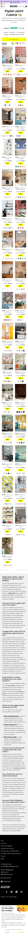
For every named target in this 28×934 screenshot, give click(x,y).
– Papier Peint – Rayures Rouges (20, 219)
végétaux (20, 691)
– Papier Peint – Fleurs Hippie (20, 158)
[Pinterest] (12, 892)
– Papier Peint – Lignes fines (7, 280)
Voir (7, 71)
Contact (3, 843)
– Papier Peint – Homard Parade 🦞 (7, 66)
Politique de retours (7, 848)
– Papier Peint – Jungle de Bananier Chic (20, 188)
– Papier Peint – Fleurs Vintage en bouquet (7, 372)
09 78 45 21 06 (6, 878)
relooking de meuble (19, 768)
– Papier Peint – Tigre (20, 495)
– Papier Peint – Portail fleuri (20, 280)
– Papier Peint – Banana (7, 526)
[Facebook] (7, 892)
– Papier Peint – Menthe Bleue (7, 219)
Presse (3, 856)
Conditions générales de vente (11, 853)
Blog (2, 858)
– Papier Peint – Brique (20, 96)
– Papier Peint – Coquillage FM (7, 188)
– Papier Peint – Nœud (21, 526)
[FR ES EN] (2, 1)
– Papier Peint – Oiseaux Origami (20, 372)
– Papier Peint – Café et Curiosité (7, 556)
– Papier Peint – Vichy (20, 66)
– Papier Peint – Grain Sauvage (7, 403)
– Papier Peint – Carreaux (7, 158)
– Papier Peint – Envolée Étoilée (20, 127)
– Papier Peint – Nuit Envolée (7, 96)
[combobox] (14, 39)
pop (18, 685)
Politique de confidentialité (10, 851)
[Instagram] (21, 892)
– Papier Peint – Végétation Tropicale (7, 434)
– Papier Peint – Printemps (7, 250)
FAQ (2, 841)
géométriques (11, 685)
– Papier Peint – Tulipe (7, 464)
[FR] (2, 1)
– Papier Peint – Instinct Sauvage (20, 403)
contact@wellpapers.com (10, 866)
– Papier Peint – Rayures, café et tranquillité (20, 311)
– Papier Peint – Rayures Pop (7, 495)
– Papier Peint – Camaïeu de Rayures (7, 342)
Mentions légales (6, 846)
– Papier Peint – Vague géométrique (20, 434)
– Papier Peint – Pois (20, 464)
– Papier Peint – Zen (7, 127)
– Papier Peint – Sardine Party (7, 311)
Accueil (6, 32)
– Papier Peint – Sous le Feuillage (20, 342)
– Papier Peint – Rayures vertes (20, 250)
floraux (4, 693)
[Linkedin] (16, 892)
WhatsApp (6, 881)
